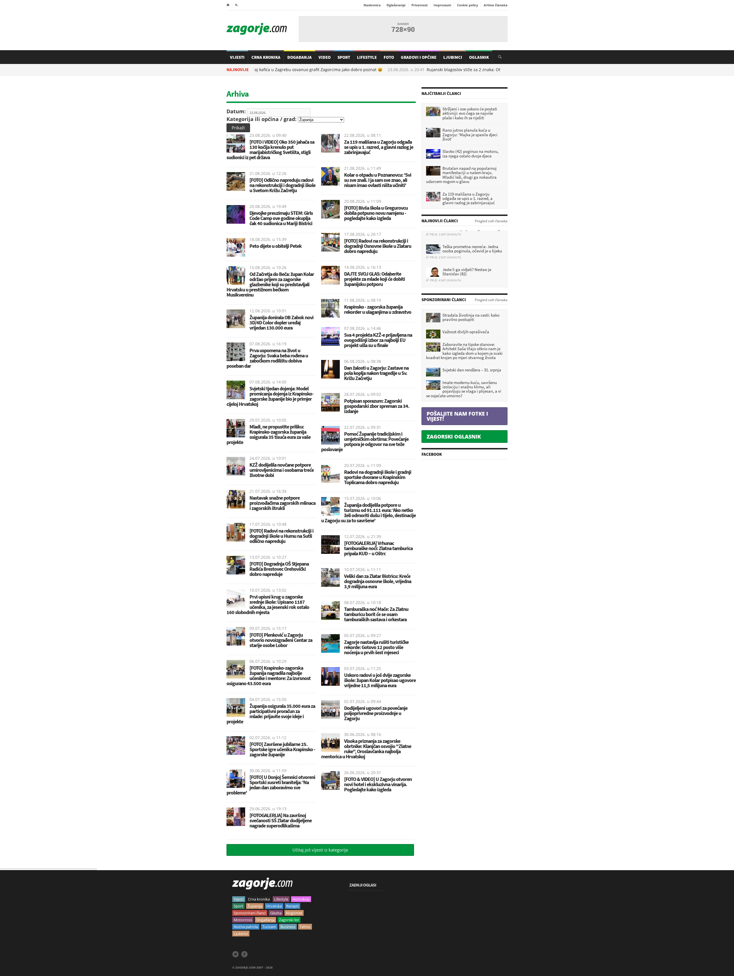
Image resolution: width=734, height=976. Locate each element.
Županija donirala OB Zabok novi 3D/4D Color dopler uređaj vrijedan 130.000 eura (281, 322)
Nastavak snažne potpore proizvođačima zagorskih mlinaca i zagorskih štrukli (282, 502)
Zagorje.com (257, 29)
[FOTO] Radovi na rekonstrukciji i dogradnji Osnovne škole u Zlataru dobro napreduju (377, 245)
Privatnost (419, 5)
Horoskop (301, 899)
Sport (343, 57)
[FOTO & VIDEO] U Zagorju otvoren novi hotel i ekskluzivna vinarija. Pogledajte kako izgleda (378, 784)
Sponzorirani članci (250, 912)
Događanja (299, 57)
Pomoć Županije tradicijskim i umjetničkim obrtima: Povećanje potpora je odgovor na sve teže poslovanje (365, 441)
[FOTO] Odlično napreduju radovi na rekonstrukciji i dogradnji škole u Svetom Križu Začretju (282, 185)
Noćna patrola (246, 926)
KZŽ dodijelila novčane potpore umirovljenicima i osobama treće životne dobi (281, 469)
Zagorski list (289, 919)
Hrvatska (274, 906)
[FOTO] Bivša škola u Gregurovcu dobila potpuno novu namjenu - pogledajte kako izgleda (376, 212)
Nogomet (294, 912)
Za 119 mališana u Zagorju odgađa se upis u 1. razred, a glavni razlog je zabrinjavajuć (378, 147)
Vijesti (237, 57)
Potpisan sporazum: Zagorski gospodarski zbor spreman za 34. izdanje (376, 406)
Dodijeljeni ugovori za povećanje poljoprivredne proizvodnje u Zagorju (375, 713)
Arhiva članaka (495, 5)
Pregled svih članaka (491, 221)
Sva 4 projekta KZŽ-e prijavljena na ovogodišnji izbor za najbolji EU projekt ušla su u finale (378, 340)
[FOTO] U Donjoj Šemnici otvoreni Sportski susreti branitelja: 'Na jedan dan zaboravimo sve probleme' (271, 785)
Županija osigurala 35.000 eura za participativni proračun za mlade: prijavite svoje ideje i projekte (271, 714)
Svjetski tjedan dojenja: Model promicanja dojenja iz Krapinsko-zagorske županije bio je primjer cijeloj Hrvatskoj (270, 396)
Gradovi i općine (418, 57)
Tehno (305, 926)
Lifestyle (367, 57)
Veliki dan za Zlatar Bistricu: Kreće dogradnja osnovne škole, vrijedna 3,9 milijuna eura (377, 581)
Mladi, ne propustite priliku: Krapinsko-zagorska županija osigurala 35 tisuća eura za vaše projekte (269, 434)
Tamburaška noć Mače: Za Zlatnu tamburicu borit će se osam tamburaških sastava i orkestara (376, 614)
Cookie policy (467, 5)
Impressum (442, 5)
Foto (389, 57)
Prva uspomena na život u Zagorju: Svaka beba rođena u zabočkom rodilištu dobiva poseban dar (267, 358)
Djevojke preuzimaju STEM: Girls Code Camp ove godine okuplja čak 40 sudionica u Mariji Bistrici (281, 218)
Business (287, 926)
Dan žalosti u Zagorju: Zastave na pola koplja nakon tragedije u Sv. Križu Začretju (376, 373)
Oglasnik (479, 57)
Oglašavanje (396, 5)
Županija (254, 906)
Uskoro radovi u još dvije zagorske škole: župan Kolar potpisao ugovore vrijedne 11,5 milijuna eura (380, 680)
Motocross (243, 919)
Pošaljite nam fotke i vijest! (457, 416)
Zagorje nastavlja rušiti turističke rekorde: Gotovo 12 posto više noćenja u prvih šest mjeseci (376, 647)
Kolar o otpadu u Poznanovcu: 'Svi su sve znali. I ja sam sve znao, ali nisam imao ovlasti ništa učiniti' (377, 180)
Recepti (292, 906)
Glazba (276, 912)
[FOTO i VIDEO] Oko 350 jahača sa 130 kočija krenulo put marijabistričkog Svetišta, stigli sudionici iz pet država (270, 150)
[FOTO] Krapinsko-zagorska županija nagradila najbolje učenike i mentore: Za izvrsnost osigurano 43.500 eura (269, 676)
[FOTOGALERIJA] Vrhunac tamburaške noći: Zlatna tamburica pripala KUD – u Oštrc (378, 548)
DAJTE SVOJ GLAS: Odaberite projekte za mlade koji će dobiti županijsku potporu (374, 278)
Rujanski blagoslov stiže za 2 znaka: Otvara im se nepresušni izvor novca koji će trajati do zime (490, 70)
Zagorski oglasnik (454, 436)
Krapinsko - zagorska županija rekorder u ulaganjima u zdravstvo (377, 309)
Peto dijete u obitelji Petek (275, 246)
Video (325, 57)
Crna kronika (259, 899)
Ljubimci (452, 57)
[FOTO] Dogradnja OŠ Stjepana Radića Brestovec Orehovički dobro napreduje (279, 568)
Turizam (269, 926)
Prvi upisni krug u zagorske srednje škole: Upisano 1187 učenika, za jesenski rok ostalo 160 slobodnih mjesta (268, 604)
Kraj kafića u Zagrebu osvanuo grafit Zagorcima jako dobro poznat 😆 (288, 70)
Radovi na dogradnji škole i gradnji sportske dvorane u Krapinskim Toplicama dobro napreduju (377, 477)
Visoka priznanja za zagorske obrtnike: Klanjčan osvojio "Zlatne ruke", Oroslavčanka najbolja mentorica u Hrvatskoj (366, 749)
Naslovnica (372, 5)
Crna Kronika (265, 57)
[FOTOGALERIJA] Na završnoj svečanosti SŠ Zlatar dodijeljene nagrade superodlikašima (280, 820)
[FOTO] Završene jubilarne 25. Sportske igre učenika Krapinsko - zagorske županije (282, 749)
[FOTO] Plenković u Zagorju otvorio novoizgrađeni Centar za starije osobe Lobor (280, 640)
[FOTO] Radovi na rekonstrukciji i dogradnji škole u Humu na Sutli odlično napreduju (281, 535)
